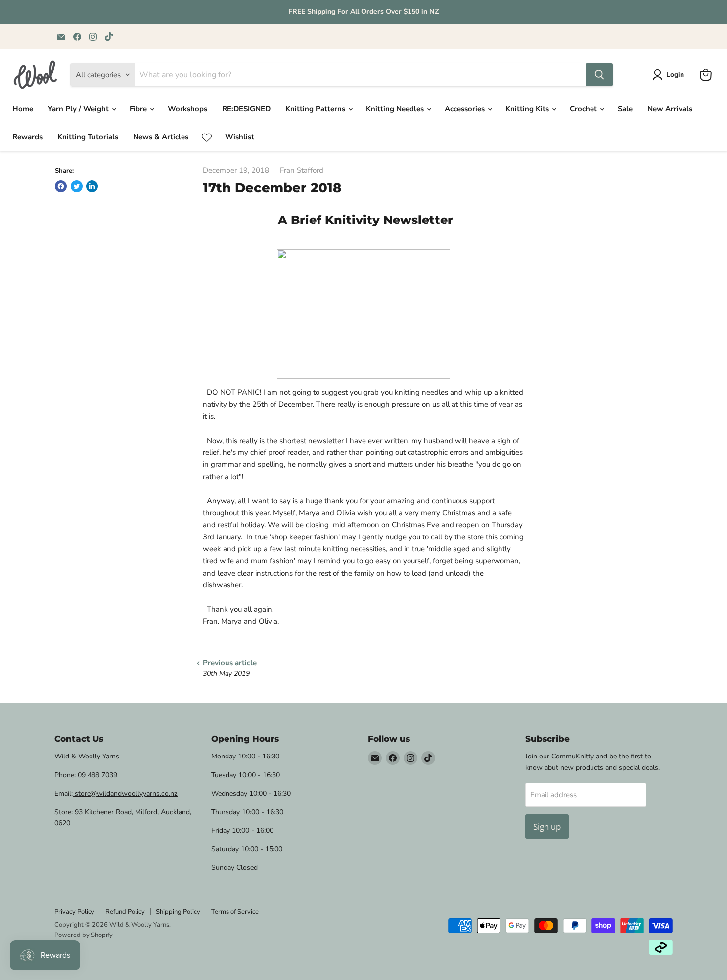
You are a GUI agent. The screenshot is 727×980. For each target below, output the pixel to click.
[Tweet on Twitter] (77, 186)
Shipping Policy (178, 911)
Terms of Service (235, 911)
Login (675, 74)
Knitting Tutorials (87, 137)
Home (22, 109)
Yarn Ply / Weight (79, 109)
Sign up (547, 826)
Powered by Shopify (83, 935)
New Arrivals (669, 109)
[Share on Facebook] (61, 186)
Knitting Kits (528, 109)
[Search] (599, 74)
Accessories (466, 109)
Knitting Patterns (316, 109)
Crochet (584, 109)
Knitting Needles (396, 109)
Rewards (27, 137)
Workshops (187, 109)
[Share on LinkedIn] (92, 186)
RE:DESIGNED (246, 109)
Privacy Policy (74, 911)
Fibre (139, 109)
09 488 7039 (96, 775)
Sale (625, 109)
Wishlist (239, 137)
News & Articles (160, 137)
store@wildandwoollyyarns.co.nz (125, 793)
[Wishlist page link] (207, 137)
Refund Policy (125, 911)
